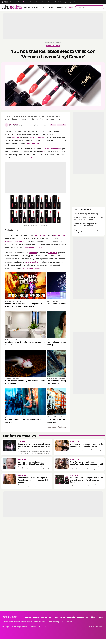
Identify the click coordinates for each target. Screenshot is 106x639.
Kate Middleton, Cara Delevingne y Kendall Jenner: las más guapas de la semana (33, 480)
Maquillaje (73, 7)
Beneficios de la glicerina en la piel (87, 214)
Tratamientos (61, 7)
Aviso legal (6, 627)
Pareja (44, 2)
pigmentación (59, 235)
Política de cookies (35, 627)
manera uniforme (33, 262)
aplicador (33, 253)
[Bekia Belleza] (12, 7)
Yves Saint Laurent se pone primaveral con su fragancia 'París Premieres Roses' (86, 480)
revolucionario (32, 144)
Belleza (25, 2)
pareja (35, 622)
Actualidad (13, 2)
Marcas (27, 7)
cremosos (40, 137)
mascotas (42, 622)
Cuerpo (44, 7)
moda (11, 622)
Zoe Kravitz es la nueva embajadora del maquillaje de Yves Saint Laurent (86, 445)
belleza (17, 622)
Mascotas (51, 2)
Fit (74, 2)
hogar (64, 622)
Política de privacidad (19, 627)
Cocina (32, 2)
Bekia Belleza (49, 42)
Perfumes (21, 441)
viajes (72, 622)
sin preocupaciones (31, 268)
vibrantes (15, 137)
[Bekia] (5, 2)
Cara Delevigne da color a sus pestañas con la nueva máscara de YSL (86, 463)
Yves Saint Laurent (53, 149)
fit (68, 622)
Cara (51, 7)
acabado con (27, 158)
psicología (56, 622)
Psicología (63, 2)
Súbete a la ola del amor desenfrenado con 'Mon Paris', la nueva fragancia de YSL (34, 446)
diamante (52, 253)
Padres (38, 2)
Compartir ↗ (62, 125)
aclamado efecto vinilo (14, 241)
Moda (20, 2)
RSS (45, 627)
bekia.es (5, 622)
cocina (23, 622)
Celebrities (90, 617)
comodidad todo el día (34, 248)
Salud (57, 2)
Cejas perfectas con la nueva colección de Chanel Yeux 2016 (31, 463)
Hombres (80, 617)
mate (32, 137)
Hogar (70, 2)
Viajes (79, 2)
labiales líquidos (39, 235)
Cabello (35, 7)
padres (29, 622)
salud (50, 622)
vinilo (44, 152)
